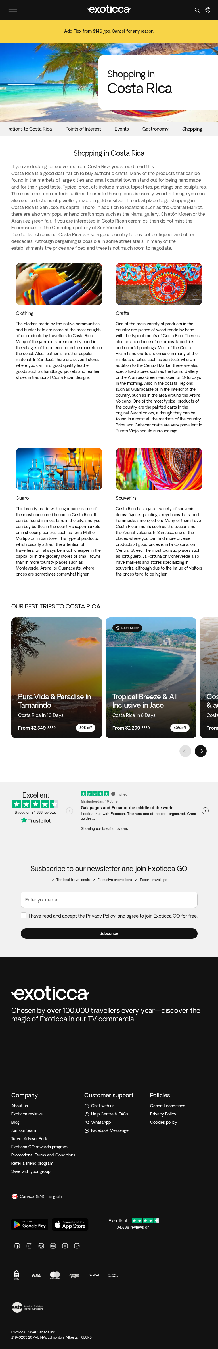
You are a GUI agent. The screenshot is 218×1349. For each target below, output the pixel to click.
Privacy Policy (101, 915)
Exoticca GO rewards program (39, 1147)
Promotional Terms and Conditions (43, 1155)
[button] (109, 933)
